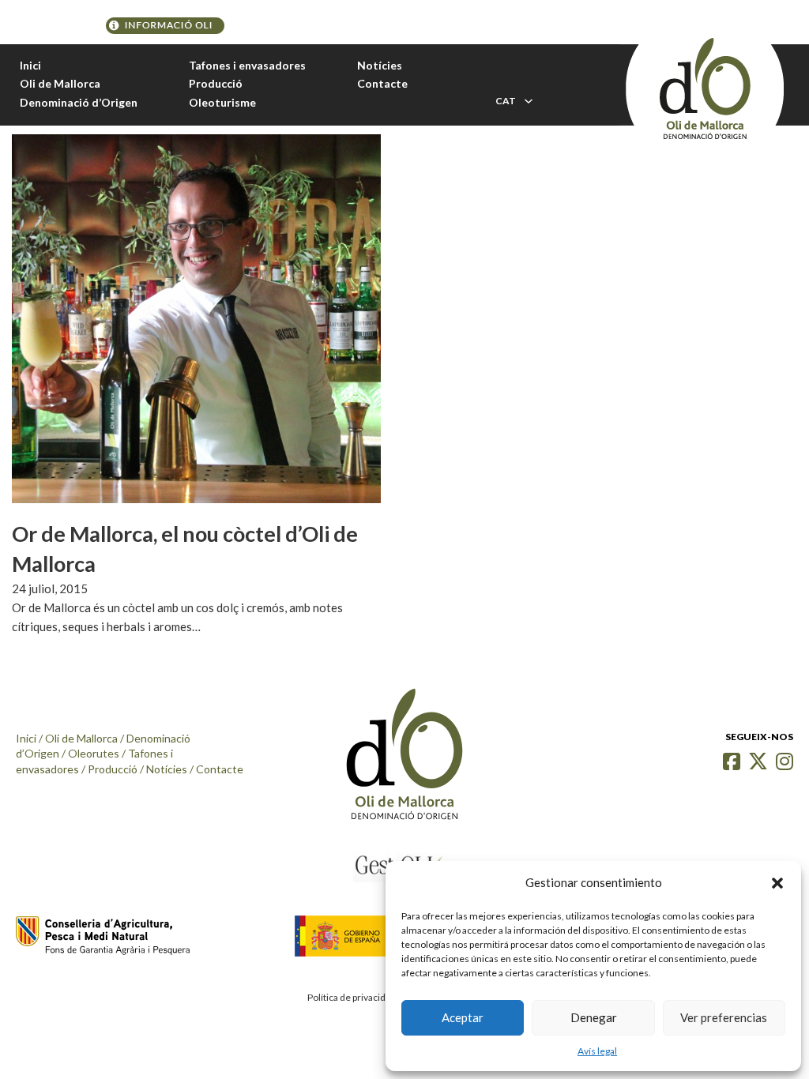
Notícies (379, 65)
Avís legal (597, 1051)
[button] (777, 883)
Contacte (382, 83)
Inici (30, 65)
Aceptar (463, 1017)
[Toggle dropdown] (528, 101)
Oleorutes (93, 753)
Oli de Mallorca (60, 83)
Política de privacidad (351, 997)
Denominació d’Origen (78, 102)
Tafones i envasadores (247, 65)
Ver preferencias (723, 1017)
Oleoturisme (222, 102)
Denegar (593, 1017)
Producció (216, 83)
